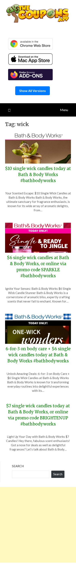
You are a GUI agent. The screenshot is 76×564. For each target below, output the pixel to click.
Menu (64, 110)
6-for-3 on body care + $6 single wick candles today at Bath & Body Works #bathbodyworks (38, 354)
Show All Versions (32, 91)
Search (18, 466)
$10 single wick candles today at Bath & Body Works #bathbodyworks (38, 174)
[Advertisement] (38, 525)
